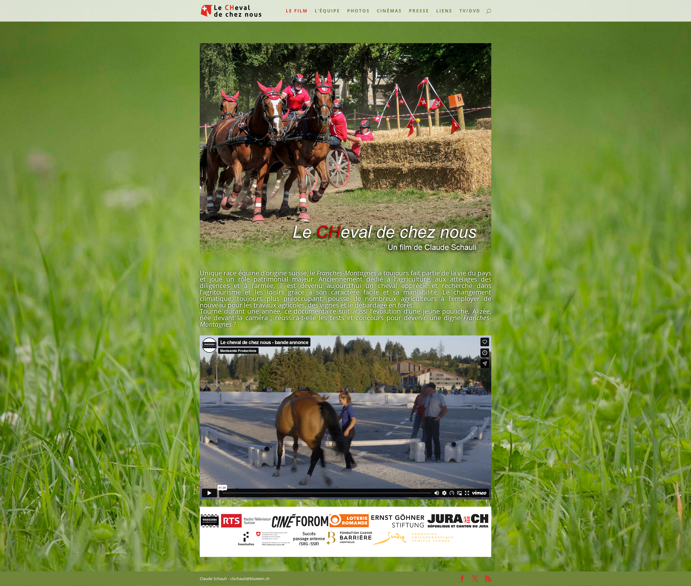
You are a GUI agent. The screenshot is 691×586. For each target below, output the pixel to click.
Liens (444, 11)
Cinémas (389, 11)
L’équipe (327, 11)
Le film (297, 11)
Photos (358, 11)
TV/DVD (469, 11)
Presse (419, 11)
